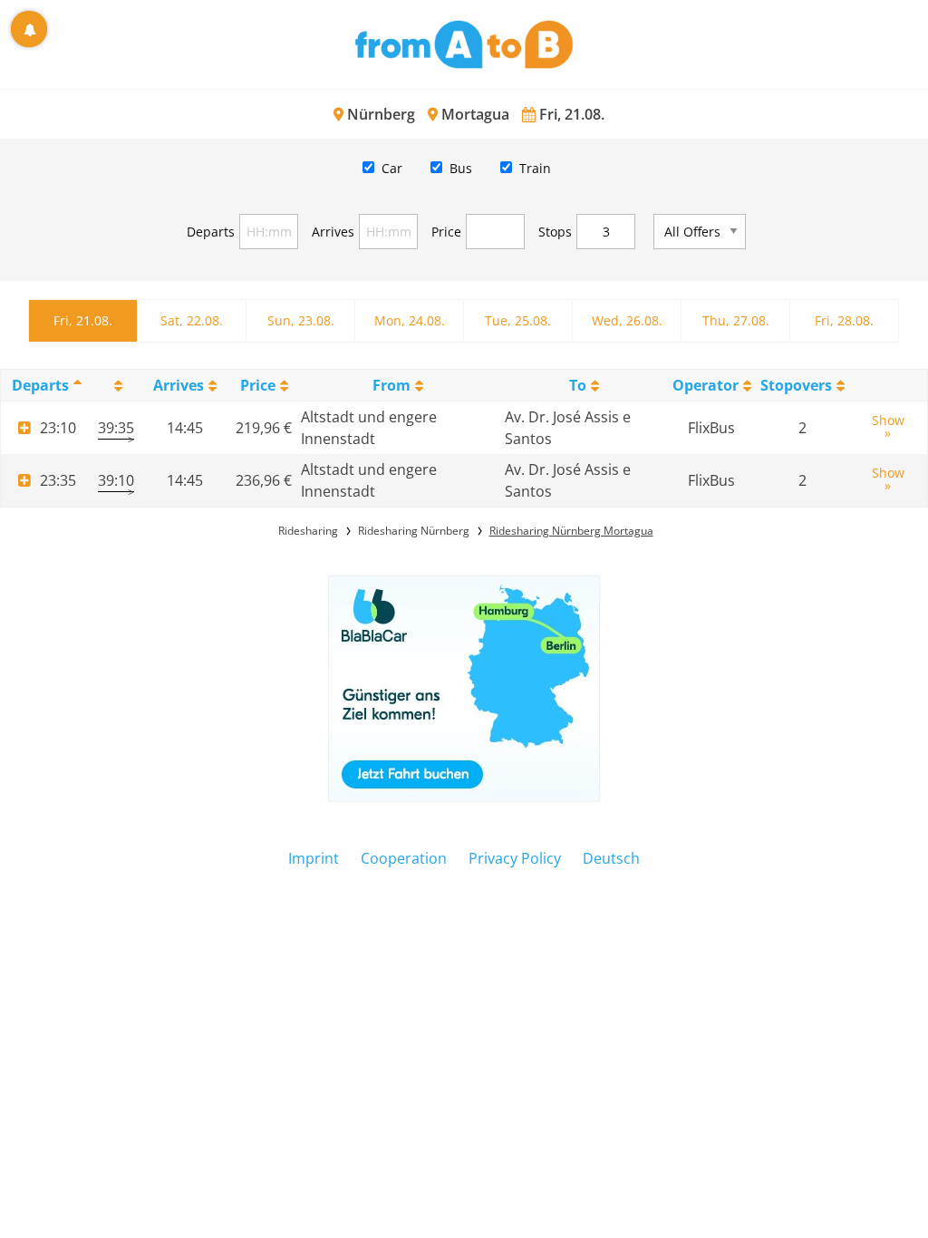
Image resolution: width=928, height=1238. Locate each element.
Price (446, 231)
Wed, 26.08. (627, 320)
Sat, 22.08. (191, 320)
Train (535, 168)
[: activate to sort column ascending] (116, 385)
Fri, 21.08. (82, 320)
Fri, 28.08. (844, 320)
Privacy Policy (515, 858)
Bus (461, 168)
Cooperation (404, 858)
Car (392, 168)
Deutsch (611, 858)
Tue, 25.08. (518, 320)
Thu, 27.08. (735, 320)
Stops (555, 231)
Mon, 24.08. (409, 320)
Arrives (333, 231)
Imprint (313, 858)
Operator (705, 385)
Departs (211, 231)
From (391, 385)
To (577, 385)
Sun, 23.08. (300, 320)
